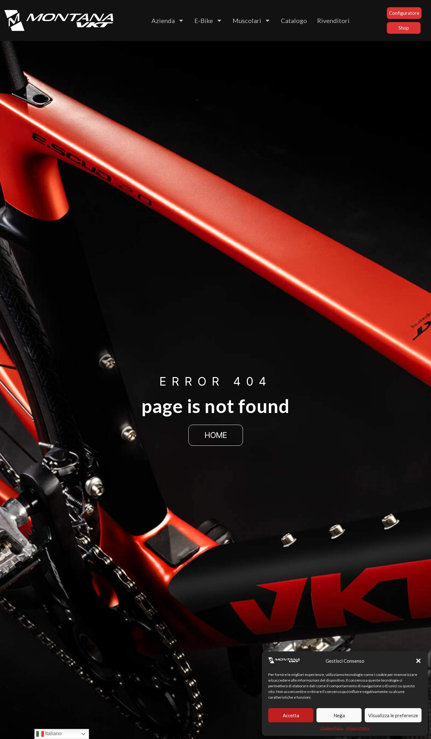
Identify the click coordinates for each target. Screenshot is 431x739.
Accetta (291, 715)
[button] (418, 661)
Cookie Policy (332, 728)
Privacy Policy (357, 728)
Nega (339, 715)
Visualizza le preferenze (393, 715)
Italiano (53, 733)
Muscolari (247, 20)
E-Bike (203, 20)
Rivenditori (333, 20)
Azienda (163, 20)
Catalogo (294, 20)
